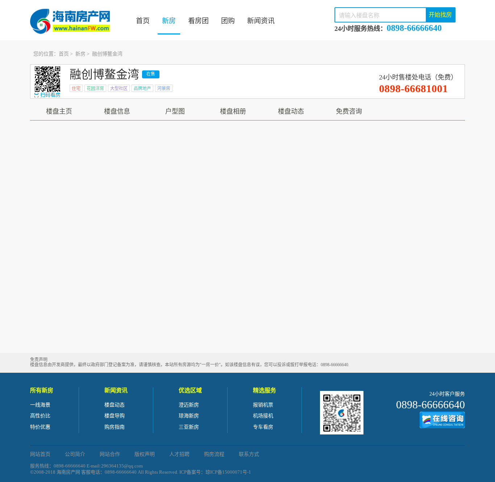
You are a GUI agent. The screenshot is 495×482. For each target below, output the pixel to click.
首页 (143, 21)
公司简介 (75, 454)
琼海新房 (189, 415)
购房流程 (214, 454)
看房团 (198, 21)
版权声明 (144, 454)
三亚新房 (189, 427)
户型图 (175, 111)
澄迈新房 (189, 405)
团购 (228, 21)
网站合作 (110, 454)
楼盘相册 (233, 111)
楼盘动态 (291, 111)
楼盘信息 (117, 111)
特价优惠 (40, 427)
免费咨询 (349, 111)
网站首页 (40, 454)
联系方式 (249, 454)
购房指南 (114, 427)
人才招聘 (179, 454)
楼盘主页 (59, 111)
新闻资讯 (261, 21)
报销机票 (263, 405)
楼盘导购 (114, 415)
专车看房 (263, 427)
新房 (169, 21)
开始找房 (440, 15)
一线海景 (40, 405)
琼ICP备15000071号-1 (228, 472)
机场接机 (263, 415)
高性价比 (40, 415)
